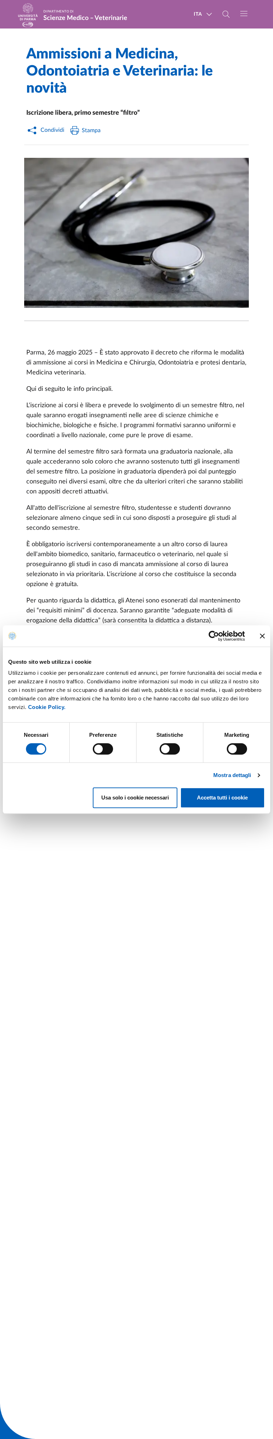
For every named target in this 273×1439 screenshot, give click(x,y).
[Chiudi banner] (262, 635)
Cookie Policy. (47, 707)
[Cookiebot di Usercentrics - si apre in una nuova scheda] (214, 636)
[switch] (103, 749)
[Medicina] (136, 233)
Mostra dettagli (232, 775)
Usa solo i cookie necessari (135, 797)
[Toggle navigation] (244, 13)
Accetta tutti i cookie (222, 797)
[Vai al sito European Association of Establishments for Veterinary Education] (27, 24)
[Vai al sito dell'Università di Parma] (30, 14)
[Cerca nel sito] (226, 14)
